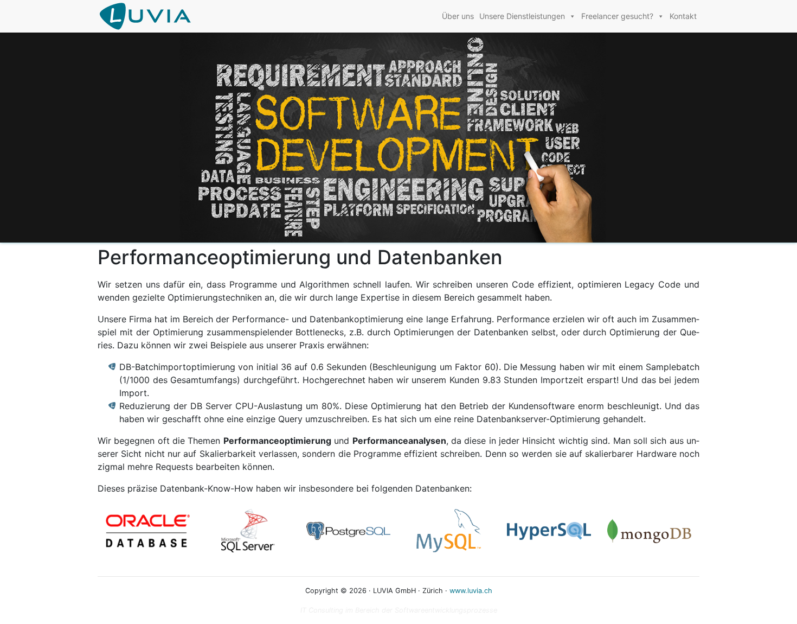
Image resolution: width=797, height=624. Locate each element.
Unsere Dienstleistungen (522, 16)
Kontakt (683, 16)
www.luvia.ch (470, 591)
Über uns (458, 16)
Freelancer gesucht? (617, 16)
